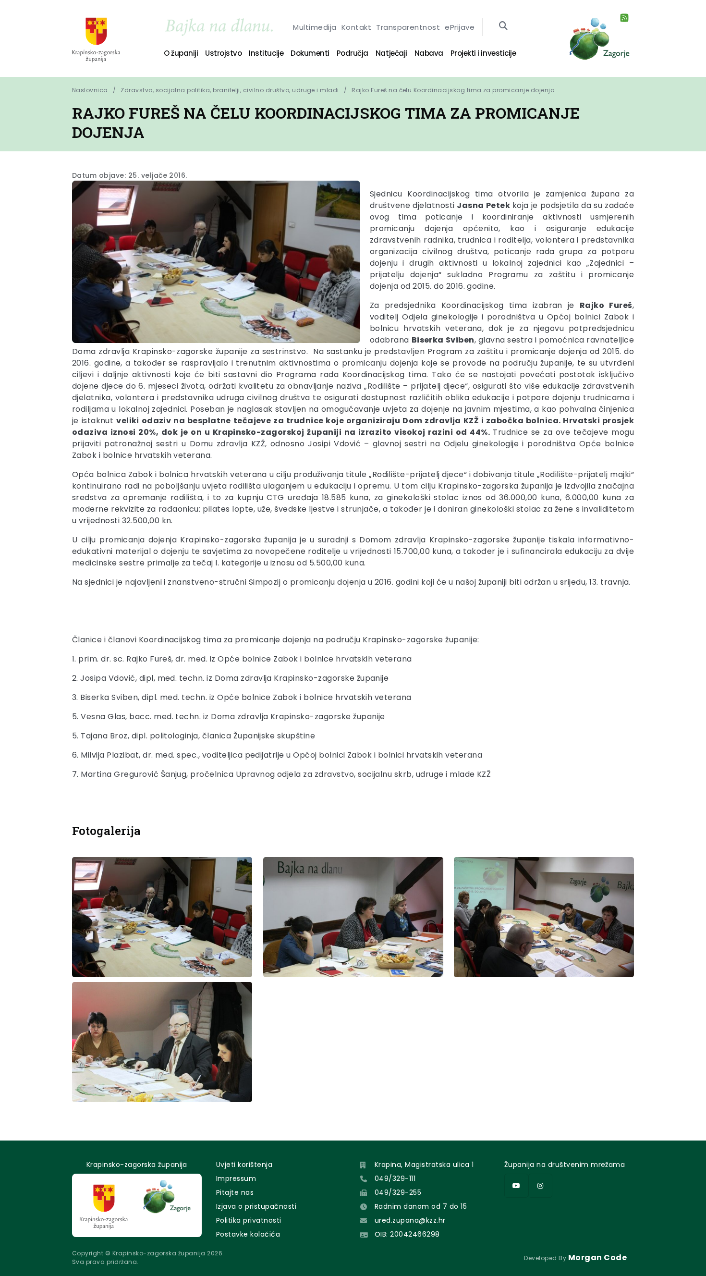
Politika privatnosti (248, 1220)
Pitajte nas (235, 1192)
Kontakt (356, 27)
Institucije (266, 53)
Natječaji (391, 53)
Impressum (236, 1178)
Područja (352, 53)
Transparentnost (408, 27)
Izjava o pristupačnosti (256, 1206)
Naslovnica (90, 90)
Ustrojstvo (223, 53)
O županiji (181, 53)
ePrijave (460, 27)
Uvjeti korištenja (244, 1164)
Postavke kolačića (248, 1234)
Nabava (428, 53)
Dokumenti (310, 53)
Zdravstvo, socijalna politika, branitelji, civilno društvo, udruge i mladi (230, 90)
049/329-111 (395, 1178)
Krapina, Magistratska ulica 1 (424, 1164)
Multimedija (314, 27)
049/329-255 (398, 1192)
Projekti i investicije (483, 53)
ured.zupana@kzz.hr (410, 1220)
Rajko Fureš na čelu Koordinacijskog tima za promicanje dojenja (453, 90)
